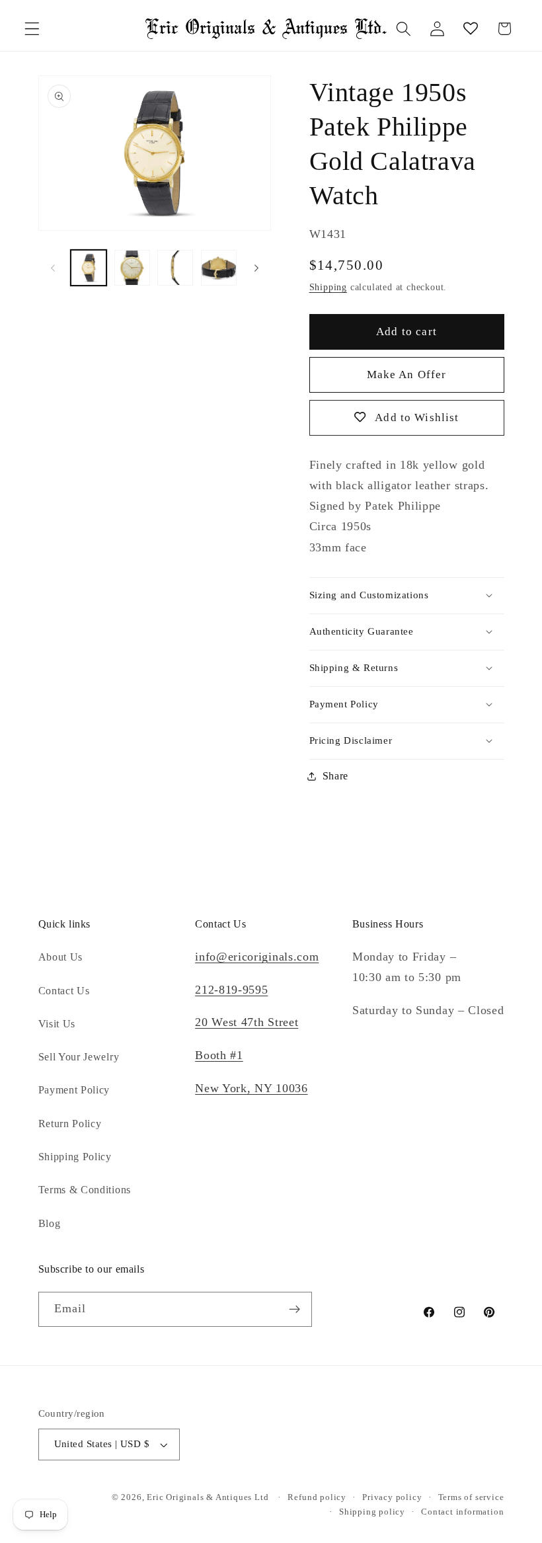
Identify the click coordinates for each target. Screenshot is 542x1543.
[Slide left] (52, 267)
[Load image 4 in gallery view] (219, 268)
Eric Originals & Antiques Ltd (207, 1497)
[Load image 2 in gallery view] (132, 268)
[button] (32, 29)
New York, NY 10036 (251, 1088)
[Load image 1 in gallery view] (88, 268)
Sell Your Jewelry (79, 1056)
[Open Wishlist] (471, 29)
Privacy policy (392, 1497)
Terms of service (471, 1497)
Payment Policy (74, 1089)
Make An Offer (407, 374)
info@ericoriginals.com (257, 956)
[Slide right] (256, 267)
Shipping (328, 287)
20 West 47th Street (246, 1022)
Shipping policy (372, 1512)
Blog (49, 1223)
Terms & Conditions (84, 1189)
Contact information (462, 1512)
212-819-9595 (231, 989)
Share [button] (335, 775)
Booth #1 (219, 1055)
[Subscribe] (294, 1309)
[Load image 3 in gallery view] (175, 268)
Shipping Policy (75, 1156)
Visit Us (57, 1023)
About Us (60, 957)
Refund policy (317, 1497)
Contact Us (64, 990)
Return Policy (70, 1123)
